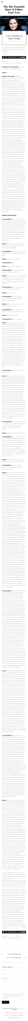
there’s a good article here (14, 928)
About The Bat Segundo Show (14, 1013)
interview (13, 946)
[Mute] (20, 57)
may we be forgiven (14, 948)
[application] (14, 57)
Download (22, 61)
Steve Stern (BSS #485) (14, 954)
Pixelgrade (14, 1009)
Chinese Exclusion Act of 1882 (10, 888)
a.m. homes (5, 944)
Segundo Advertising (18, 1015)
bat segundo (18, 944)
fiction (5, 946)
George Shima (13, 189)
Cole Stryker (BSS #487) (14, 957)
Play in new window (12, 61)
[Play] (3, 57)
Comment (5, 978)
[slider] (23, 57)
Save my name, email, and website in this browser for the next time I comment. (13, 996)
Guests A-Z (7, 1015)
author (11, 944)
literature (21, 946)
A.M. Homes (10, 72)
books (24, 944)
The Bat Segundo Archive (14, 1017)
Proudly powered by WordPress (9, 1008)
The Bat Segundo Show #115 (15, 53)
